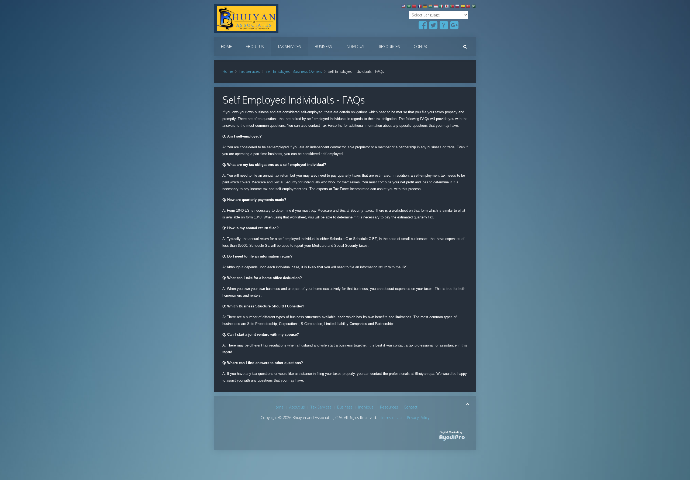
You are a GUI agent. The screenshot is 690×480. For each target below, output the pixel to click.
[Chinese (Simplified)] (414, 7)
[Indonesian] (436, 7)
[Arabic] (409, 7)
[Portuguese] (452, 7)
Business (323, 46)
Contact (422, 46)
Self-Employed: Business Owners (293, 71)
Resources (389, 46)
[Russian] (457, 7)
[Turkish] (468, 7)
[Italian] (441, 7)
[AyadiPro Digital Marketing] (451, 434)
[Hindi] (430, 7)
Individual (355, 46)
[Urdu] (473, 7)
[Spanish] (463, 7)
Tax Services (289, 46)
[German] (425, 7)
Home (226, 46)
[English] (403, 7)
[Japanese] (446, 7)
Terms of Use (391, 417)
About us (255, 46)
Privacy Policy (418, 417)
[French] (420, 7)
